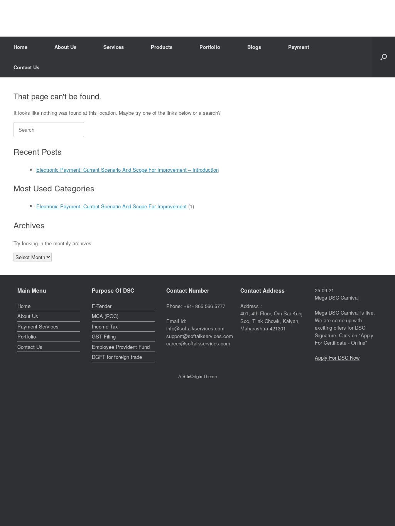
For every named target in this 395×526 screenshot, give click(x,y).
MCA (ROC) (105, 316)
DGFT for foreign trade (117, 356)
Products (161, 46)
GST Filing (104, 336)
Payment (298, 46)
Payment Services (38, 326)
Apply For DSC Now (337, 357)
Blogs (254, 46)
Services (113, 46)
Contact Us (26, 67)
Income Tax (105, 326)
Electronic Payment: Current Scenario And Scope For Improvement (111, 206)
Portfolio (209, 46)
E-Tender (101, 306)
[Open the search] (383, 57)
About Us (65, 46)
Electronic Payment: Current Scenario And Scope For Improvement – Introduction (127, 169)
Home (20, 46)
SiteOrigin (192, 376)
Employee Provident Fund (121, 346)
